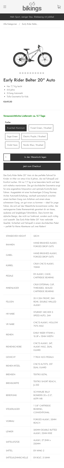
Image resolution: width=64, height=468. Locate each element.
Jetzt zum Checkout (32, 166)
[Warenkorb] (59, 6)
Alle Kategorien (10, 24)
